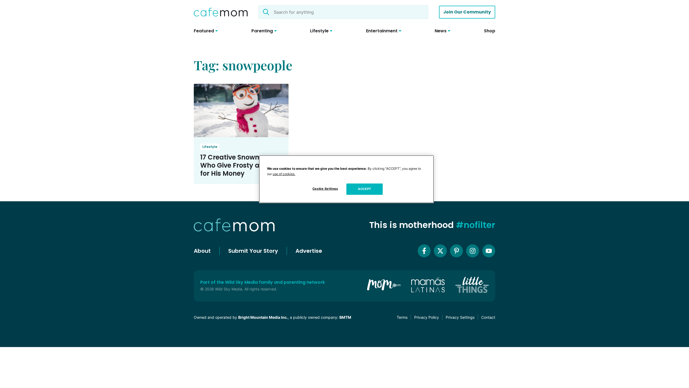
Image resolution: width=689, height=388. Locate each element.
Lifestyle (209, 146)
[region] (346, 179)
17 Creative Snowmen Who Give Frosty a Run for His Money (237, 165)
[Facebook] (424, 250)
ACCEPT (364, 189)
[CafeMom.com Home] (221, 12)
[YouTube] (488, 250)
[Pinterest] (456, 250)
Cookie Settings (325, 188)
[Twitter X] (440, 250)
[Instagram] (472, 250)
